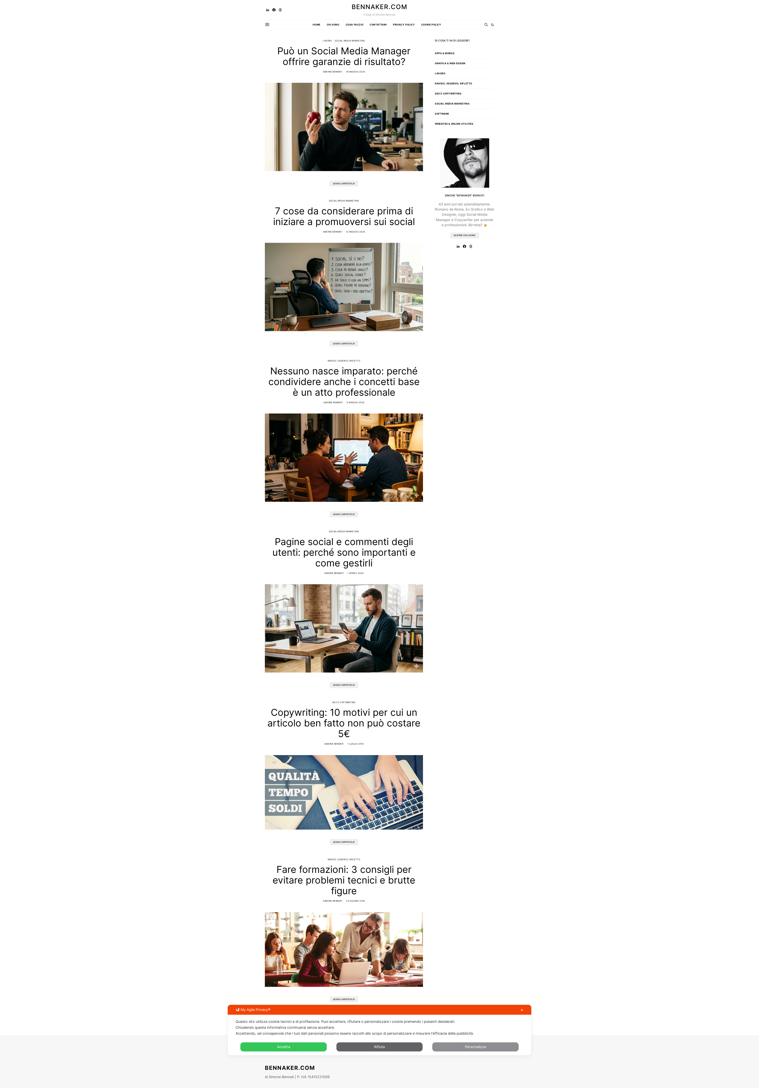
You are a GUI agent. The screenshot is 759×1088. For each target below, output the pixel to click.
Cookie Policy (431, 24)
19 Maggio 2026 (355, 71)
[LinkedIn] (267, 9)
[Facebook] (274, 9)
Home (316, 24)
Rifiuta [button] (379, 1047)
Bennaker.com (379, 7)
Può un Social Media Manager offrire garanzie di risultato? (344, 56)
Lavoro (327, 40)
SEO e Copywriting (344, 702)
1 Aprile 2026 (355, 573)
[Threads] (280, 9)
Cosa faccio (354, 24)
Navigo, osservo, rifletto (344, 360)
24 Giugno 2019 (355, 901)
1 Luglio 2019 (355, 743)
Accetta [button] (283, 1047)
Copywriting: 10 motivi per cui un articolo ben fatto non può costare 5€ (343, 722)
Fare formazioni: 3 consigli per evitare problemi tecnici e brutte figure (344, 880)
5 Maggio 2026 (355, 402)
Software (442, 113)
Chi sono (333, 24)
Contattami (378, 24)
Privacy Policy (404, 24)
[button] (492, 24)
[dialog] (379, 1030)
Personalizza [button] (475, 1047)
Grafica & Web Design (450, 63)
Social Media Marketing (350, 40)
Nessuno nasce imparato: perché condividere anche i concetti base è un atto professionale (344, 381)
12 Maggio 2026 (355, 231)
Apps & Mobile (445, 53)
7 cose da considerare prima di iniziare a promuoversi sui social (344, 216)
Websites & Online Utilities (454, 123)
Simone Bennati (332, 71)
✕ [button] (521, 1010)
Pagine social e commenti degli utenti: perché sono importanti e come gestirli (344, 552)
